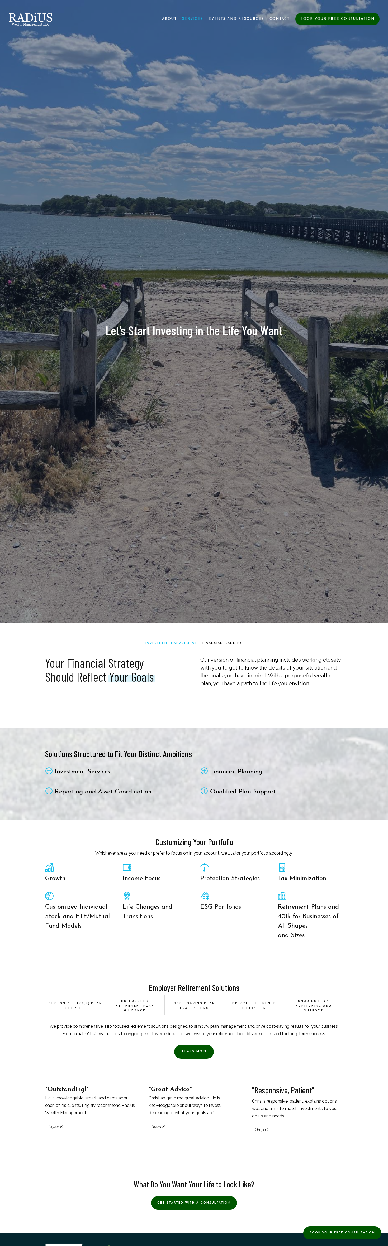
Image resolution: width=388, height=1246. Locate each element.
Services (192, 19)
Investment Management (171, 643)
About (169, 19)
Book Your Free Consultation (337, 19)
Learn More (194, 1051)
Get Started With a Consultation (194, 1202)
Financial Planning (222, 643)
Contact (279, 19)
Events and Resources (236, 19)
